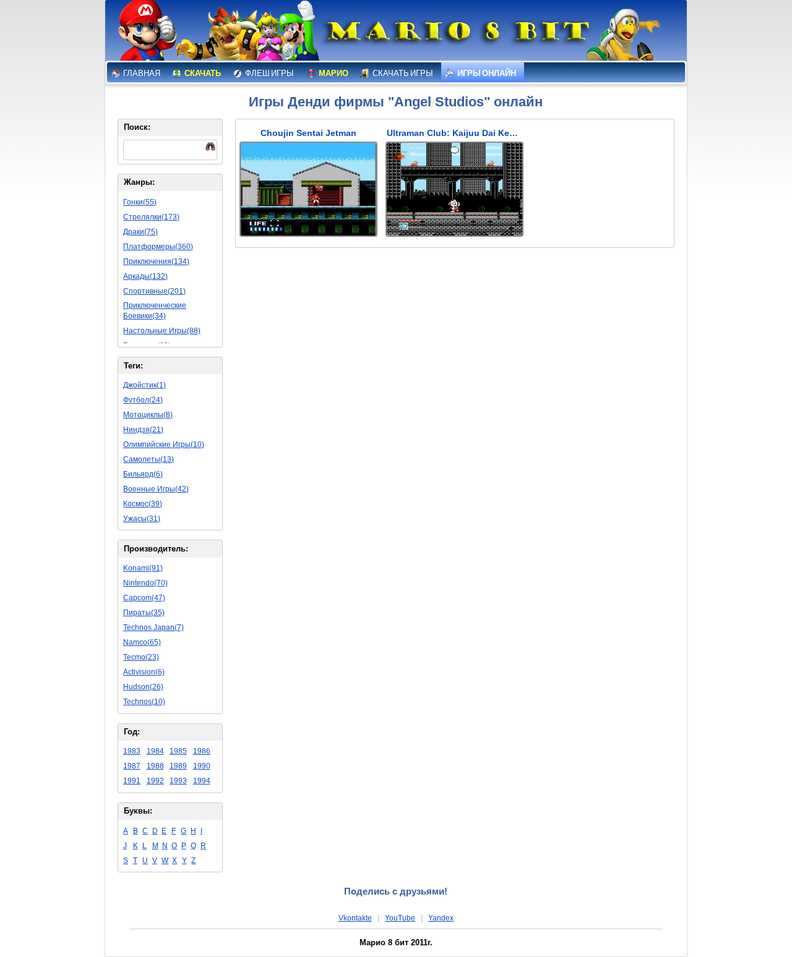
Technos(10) (144, 701)
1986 (201, 751)
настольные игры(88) (161, 330)
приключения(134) (156, 261)
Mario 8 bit (456, 34)
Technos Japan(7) (153, 627)
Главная (141, 73)
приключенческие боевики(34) (154, 310)
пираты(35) (144, 612)
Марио (332, 73)
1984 (155, 751)
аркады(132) (145, 276)
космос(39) (142, 504)
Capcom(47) (144, 597)
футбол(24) (143, 400)
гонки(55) (140, 202)
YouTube (400, 918)
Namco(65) (142, 642)
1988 (155, 766)
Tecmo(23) (141, 657)
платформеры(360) (158, 246)
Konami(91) (143, 568)
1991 (131, 780)
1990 (201, 766)
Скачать (202, 73)
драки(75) (140, 232)
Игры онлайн (486, 73)
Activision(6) (144, 672)
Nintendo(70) (145, 583)
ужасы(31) (141, 518)
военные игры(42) (156, 489)
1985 (178, 751)
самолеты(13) (148, 459)
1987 (131, 766)
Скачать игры (402, 73)
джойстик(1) (144, 385)
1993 (178, 780)
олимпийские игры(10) (163, 444)
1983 (131, 751)
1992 (155, 780)
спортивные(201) (154, 291)
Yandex (441, 918)
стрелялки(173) (151, 217)
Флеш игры (269, 73)
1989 (178, 766)
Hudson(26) (143, 687)
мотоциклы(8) (148, 414)
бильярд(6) (143, 474)
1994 (201, 780)
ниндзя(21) (143, 429)
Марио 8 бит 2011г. (396, 942)
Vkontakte (355, 918)
